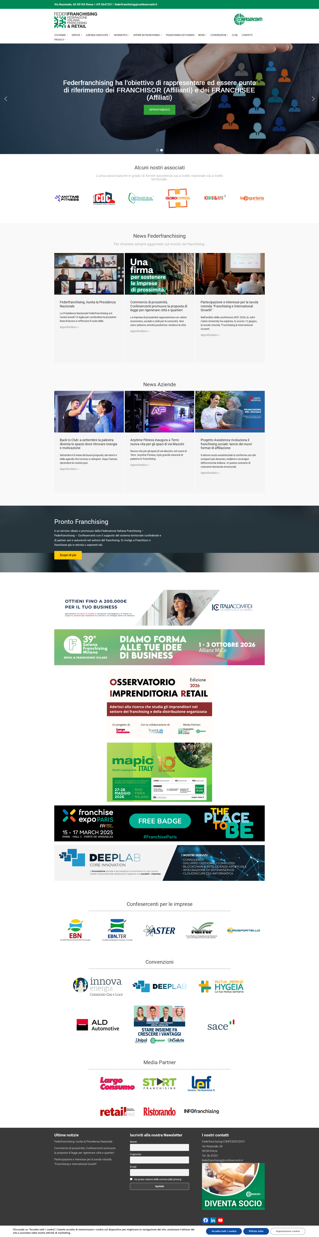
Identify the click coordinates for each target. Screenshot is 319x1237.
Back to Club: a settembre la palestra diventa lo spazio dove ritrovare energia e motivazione (88, 444)
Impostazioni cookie (288, 1231)
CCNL (235, 35)
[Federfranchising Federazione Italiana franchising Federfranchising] (75, 20)
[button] (67, 35)
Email (133, 1166)
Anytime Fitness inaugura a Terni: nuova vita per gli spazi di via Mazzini (157, 442)
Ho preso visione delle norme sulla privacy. (158, 1179)
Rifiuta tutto (256, 1231)
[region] (159, 98)
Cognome (135, 1154)
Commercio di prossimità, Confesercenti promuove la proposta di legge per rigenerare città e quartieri (158, 306)
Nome (133, 1141)
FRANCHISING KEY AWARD (180, 35)
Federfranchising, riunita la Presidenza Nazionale (83, 1141)
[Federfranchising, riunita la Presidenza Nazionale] (89, 274)
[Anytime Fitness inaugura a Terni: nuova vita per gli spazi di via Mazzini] (159, 411)
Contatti (247, 35)
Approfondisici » (69, 327)
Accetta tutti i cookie (224, 1231)
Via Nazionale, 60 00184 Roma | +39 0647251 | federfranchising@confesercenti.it (105, 4)
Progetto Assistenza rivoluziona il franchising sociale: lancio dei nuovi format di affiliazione (226, 444)
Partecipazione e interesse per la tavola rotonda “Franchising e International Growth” (229, 306)
